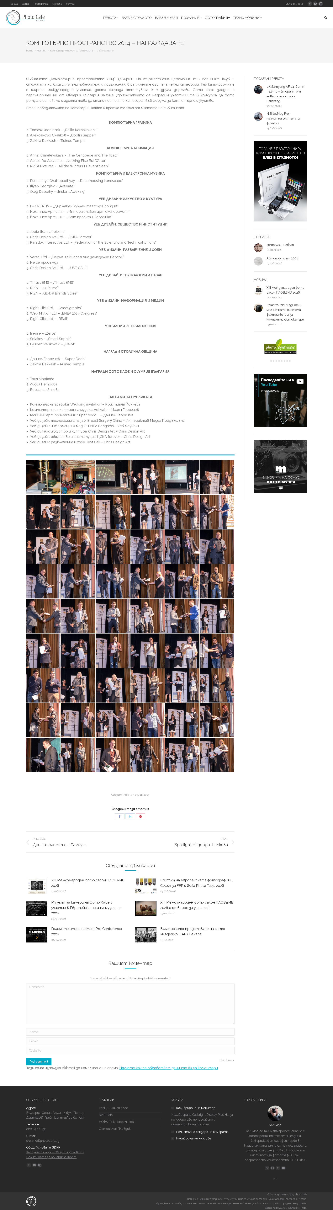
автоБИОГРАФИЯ (280, 245)
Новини (41, 50)
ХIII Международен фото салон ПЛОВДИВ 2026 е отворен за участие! (196, 905)
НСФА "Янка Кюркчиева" (117, 1122)
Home (29, 50)
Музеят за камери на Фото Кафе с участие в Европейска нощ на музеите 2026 (86, 907)
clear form (226, 1060)
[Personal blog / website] (267, 1168)
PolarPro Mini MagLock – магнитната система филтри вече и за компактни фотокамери (285, 312)
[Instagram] (283, 1168)
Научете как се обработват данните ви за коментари (168, 1068)
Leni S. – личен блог (113, 1108)
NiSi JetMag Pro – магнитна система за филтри (283, 118)
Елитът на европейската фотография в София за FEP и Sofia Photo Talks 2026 (196, 883)
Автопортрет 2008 (283, 258)
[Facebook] (278, 1168)
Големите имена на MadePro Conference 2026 (86, 931)
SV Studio (106, 1115)
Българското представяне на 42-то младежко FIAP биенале (192, 931)
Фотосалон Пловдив (115, 1129)
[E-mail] (272, 1168)
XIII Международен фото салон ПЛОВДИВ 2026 (87, 883)
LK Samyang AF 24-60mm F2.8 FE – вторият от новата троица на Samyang (286, 94)
